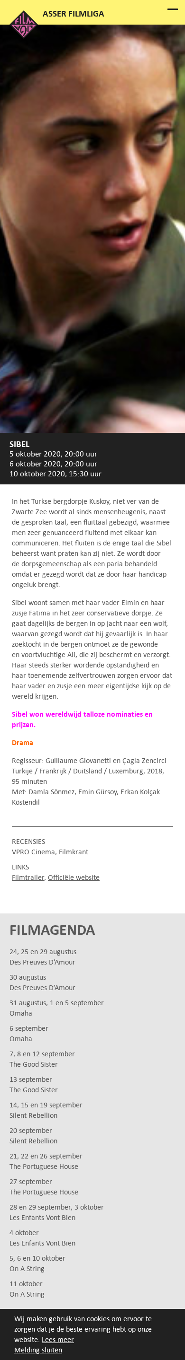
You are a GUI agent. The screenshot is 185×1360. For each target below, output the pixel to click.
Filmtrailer (28, 877)
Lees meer (58, 1339)
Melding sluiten (38, 1349)
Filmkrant (73, 851)
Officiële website (74, 877)
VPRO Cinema (33, 851)
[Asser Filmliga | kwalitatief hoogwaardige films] (23, 36)
